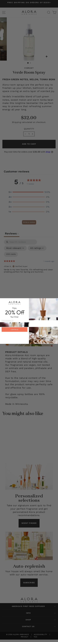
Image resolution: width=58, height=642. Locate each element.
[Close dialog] (57, 299)
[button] (29, 335)
